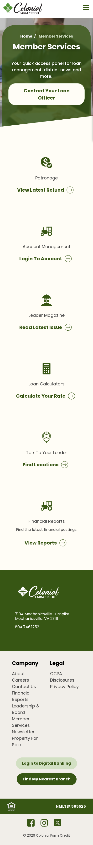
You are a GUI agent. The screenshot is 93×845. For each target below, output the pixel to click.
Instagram (44, 823)
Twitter (57, 823)
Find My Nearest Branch (47, 779)
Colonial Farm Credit (26, 8)
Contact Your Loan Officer (47, 94)
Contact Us (24, 686)
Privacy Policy (64, 686)
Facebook (31, 823)
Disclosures (62, 680)
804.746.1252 (27, 627)
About (18, 674)
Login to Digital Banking (46, 763)
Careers (20, 680)
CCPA (56, 674)
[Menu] (85, 7)
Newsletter (23, 732)
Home (26, 36)
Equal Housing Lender (11, 806)
